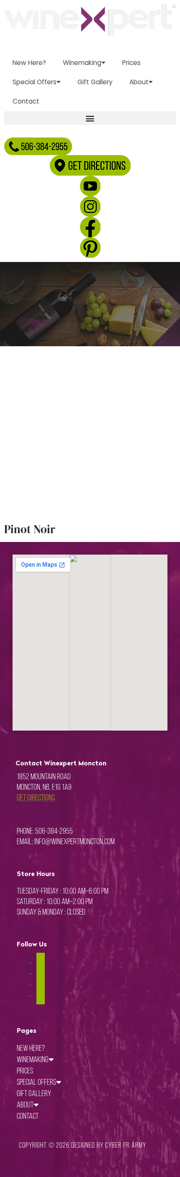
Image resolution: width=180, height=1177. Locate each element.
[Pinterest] (40, 984)
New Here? (29, 62)
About (139, 82)
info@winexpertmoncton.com (74, 842)
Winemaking (82, 62)
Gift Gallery (95, 82)
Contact (26, 101)
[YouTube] (40, 995)
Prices (131, 62)
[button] (90, 118)
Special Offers (35, 82)
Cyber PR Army (125, 1146)
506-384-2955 (54, 831)
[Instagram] (40, 973)
